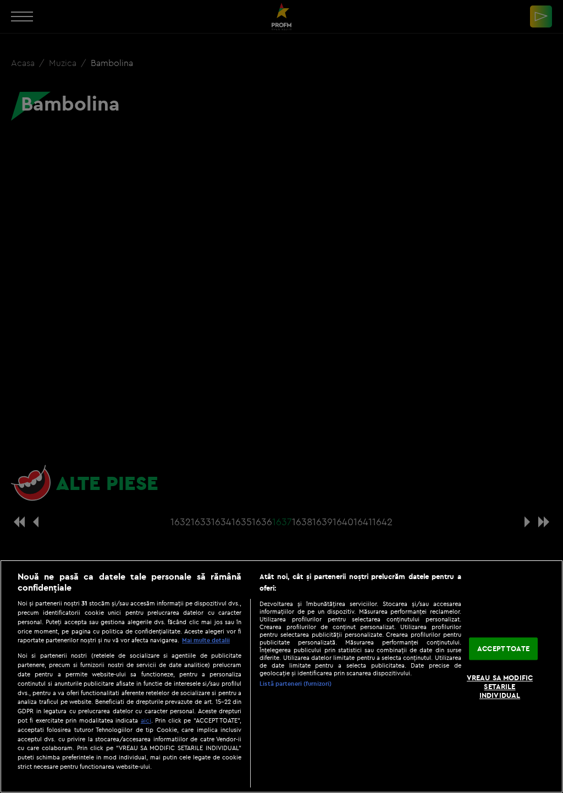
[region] (281, 676)
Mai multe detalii (206, 640)
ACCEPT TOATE (503, 648)
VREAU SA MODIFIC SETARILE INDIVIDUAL (500, 687)
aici (146, 720)
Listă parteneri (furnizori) (296, 683)
